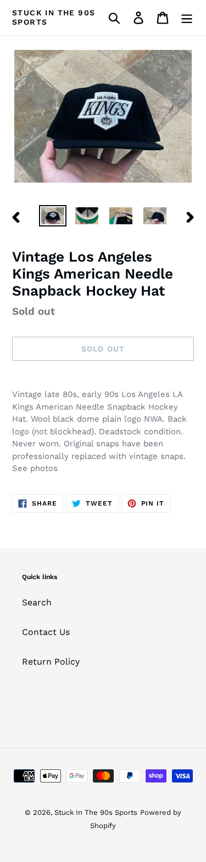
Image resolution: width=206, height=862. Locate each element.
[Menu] (187, 17)
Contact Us (46, 632)
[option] (53, 217)
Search (37, 602)
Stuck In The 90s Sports (53, 17)
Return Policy (51, 661)
